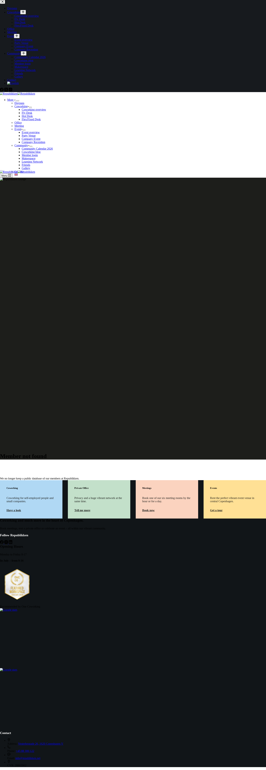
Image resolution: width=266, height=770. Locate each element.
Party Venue (29, 135)
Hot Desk (27, 116)
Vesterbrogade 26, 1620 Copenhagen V (40, 743)
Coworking (21, 106)
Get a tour (216, 510)
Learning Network (32, 161)
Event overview (31, 132)
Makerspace (28, 158)
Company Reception (33, 142)
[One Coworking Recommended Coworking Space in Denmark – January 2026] (18, 598)
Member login (30, 155)
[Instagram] (6, 542)
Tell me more (82, 510)
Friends (26, 164)
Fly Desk (27, 112)
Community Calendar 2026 (37, 148)
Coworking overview (34, 109)
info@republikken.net (27, 758)
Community (21, 145)
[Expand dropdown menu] (17, 100)
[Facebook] (2, 542)
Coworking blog (31, 151)
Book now (148, 510)
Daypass (19, 103)
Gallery (26, 168)
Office (18, 122)
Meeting (19, 125)
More (10, 99)
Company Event (31, 138)
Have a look (14, 510)
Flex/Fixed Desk (31, 119)
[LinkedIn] (10, 542)
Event (17, 129)
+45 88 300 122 (25, 750)
